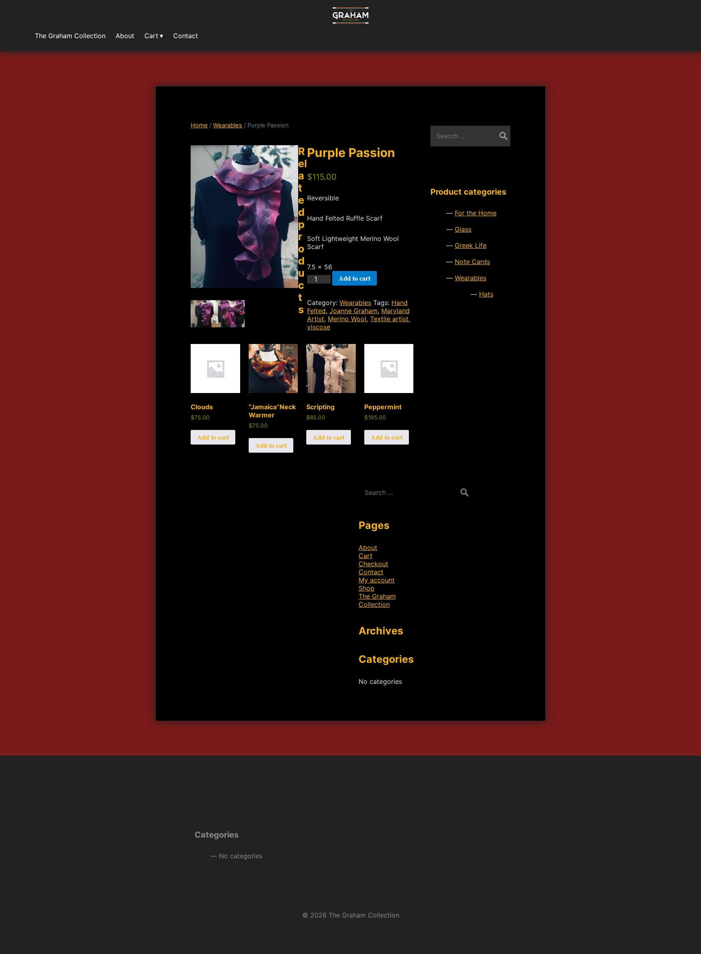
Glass (463, 229)
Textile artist (389, 319)
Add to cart (354, 278)
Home (199, 125)
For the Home (476, 213)
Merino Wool (347, 319)
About (368, 548)
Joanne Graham (353, 311)
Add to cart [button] (213, 437)
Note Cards (472, 262)
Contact (371, 572)
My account (377, 580)
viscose (318, 327)
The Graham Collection (377, 600)
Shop (366, 588)
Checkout (373, 564)
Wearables (227, 125)
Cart (365, 556)
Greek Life (470, 245)
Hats (486, 294)
